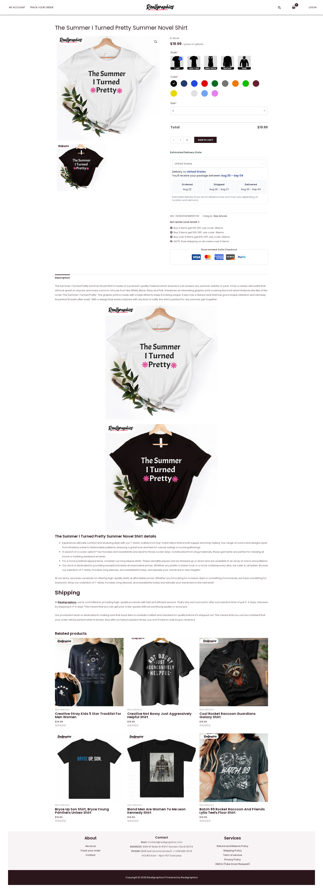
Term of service (232, 855)
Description (62, 278)
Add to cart (205, 140)
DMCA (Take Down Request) (233, 864)
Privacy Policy (232, 859)
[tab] (62, 277)
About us (90, 846)
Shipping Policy (232, 850)
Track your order (90, 850)
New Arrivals (220, 216)
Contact (90, 855)
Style (174, 52)
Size (173, 103)
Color (174, 77)
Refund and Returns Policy (232, 846)
